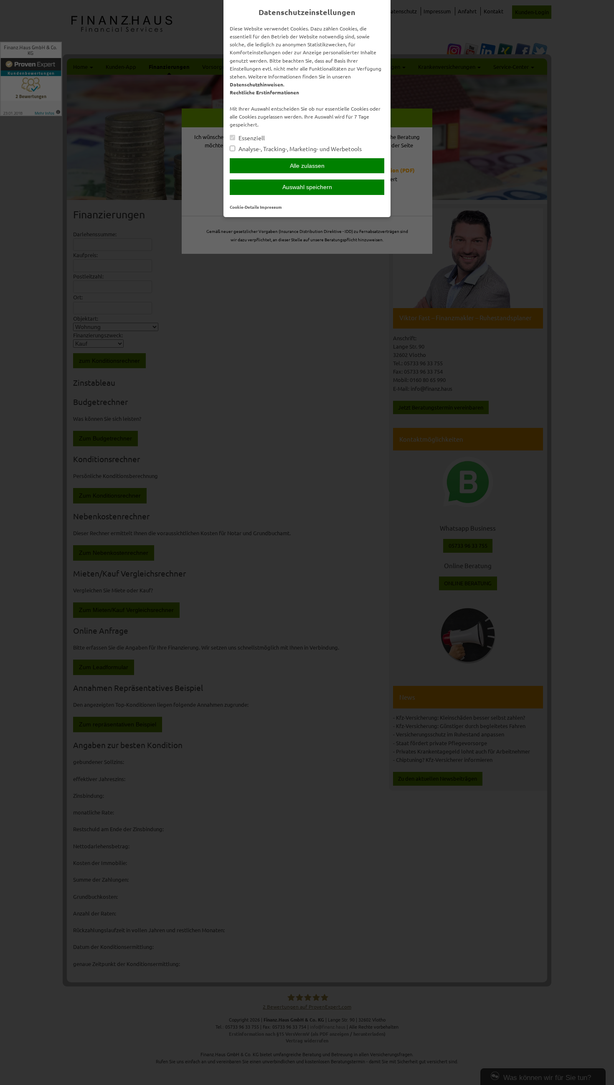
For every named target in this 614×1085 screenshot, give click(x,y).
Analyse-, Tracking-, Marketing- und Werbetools (299, 149)
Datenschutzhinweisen (256, 84)
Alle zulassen (307, 165)
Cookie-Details (244, 207)
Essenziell (251, 138)
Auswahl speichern (307, 187)
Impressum (271, 207)
